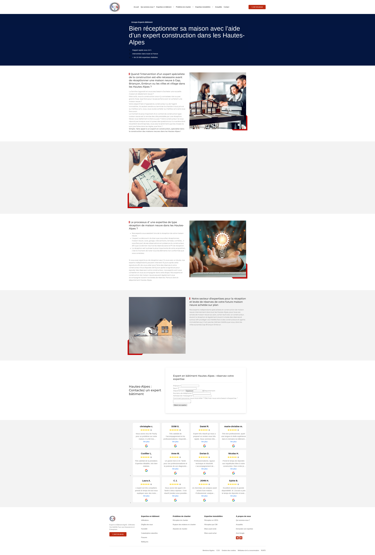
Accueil (136, 7)
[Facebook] (240, 537)
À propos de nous (243, 516)
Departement (179, 391)
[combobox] (209, 391)
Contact (226, 7)
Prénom (177, 386)
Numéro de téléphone (183, 393)
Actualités (218, 7)
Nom (175, 388)
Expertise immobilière (202, 7)
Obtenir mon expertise (180, 405)
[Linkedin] (237, 537)
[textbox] (209, 391)
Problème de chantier (183, 7)
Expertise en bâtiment (163, 7)
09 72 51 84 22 (258, 7)
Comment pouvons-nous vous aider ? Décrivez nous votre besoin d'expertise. (205, 398)
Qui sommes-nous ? (148, 7)
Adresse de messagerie (183, 396)
